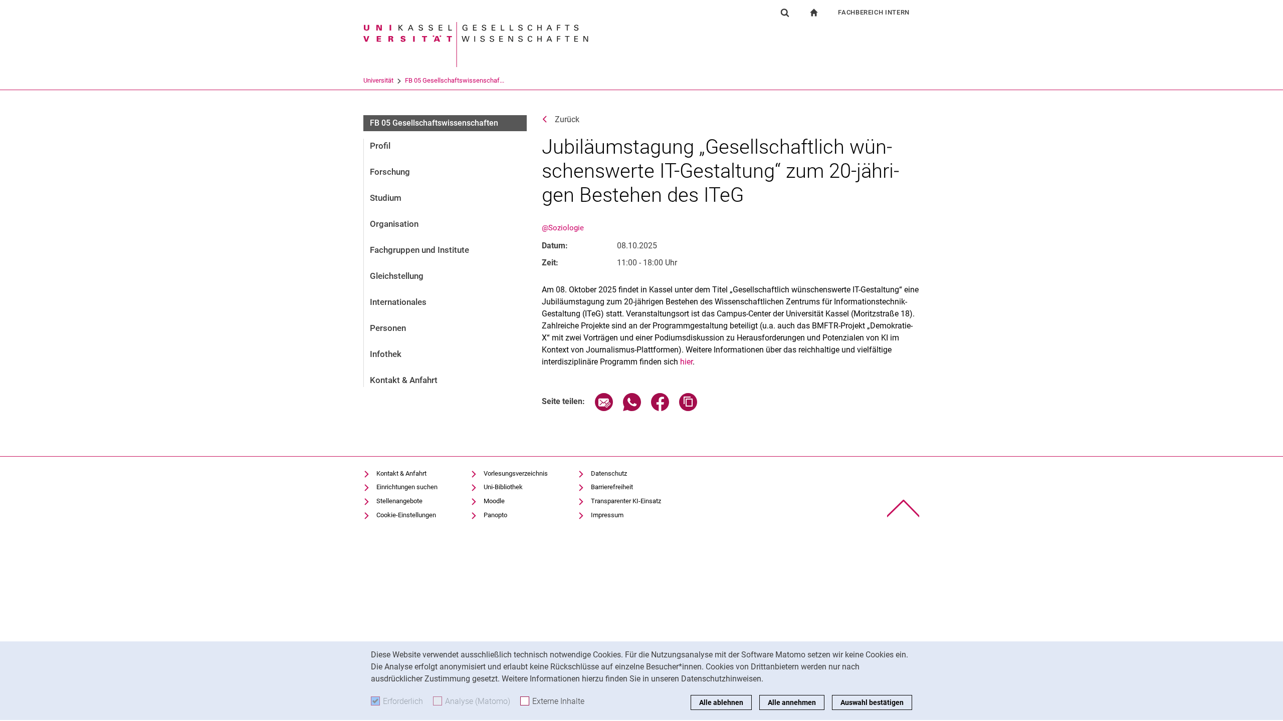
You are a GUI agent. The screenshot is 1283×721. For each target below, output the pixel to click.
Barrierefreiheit (612, 487)
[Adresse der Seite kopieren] (688, 408)
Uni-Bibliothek (503, 487)
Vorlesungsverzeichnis (516, 473)
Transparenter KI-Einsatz (626, 501)
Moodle (494, 501)
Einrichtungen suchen (407, 487)
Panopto (495, 515)
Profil (380, 146)
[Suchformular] (785, 13)
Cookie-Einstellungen (406, 515)
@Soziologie (563, 227)
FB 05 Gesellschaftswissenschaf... (454, 80)
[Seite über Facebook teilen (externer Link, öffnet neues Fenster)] (660, 408)
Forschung (390, 172)
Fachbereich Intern (874, 12)
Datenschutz (609, 473)
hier (686, 362)
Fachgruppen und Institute (419, 250)
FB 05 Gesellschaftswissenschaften (434, 123)
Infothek (385, 354)
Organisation (394, 224)
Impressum (607, 515)
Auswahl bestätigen (872, 702)
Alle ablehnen (721, 702)
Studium (385, 198)
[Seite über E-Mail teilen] (604, 408)
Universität (378, 80)
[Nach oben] (903, 508)
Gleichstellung (396, 276)
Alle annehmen (792, 702)
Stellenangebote (399, 501)
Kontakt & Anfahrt (404, 380)
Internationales (398, 302)
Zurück (567, 119)
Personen (388, 328)
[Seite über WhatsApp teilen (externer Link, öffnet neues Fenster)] (632, 408)
